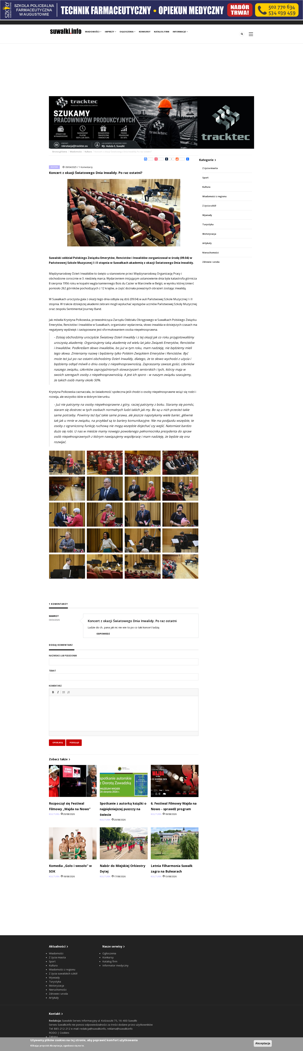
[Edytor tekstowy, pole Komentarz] (123, 718)
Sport (205, 178)
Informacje (179, 32)
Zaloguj (53, 1036)
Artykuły (207, 243)
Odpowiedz (103, 633)
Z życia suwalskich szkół (63, 973)
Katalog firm (161, 32)
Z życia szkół (209, 206)
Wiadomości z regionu (214, 196)
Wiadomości (92, 32)
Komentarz (55, 685)
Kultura (88, 152)
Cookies (64, 1032)
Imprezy (110, 32)
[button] (52, 692)
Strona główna (60, 152)
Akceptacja (262, 1043)
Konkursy (144, 32)
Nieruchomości (210, 253)
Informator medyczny (115, 965)
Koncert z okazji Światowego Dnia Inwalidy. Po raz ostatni (132, 621)
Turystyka (207, 224)
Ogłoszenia (127, 32)
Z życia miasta (210, 168)
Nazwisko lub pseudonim (63, 655)
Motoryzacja (209, 234)
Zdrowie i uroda (210, 262)
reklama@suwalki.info (120, 1028)
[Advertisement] (151, 69)
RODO (53, 1032)
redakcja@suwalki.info (93, 1028)
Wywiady (207, 215)
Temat (52, 670)
